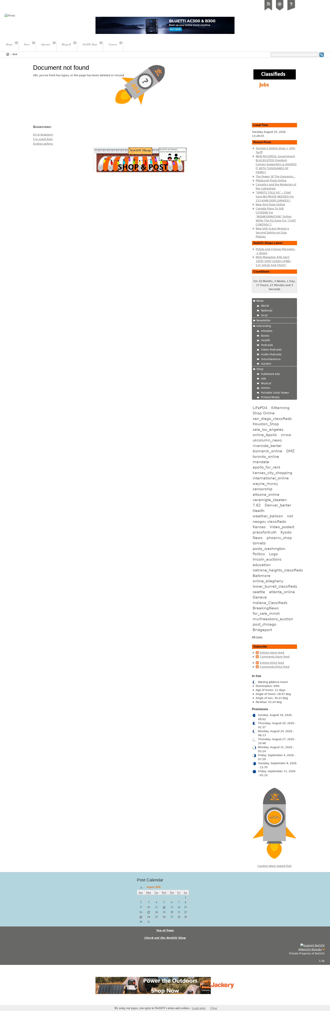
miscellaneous (271, 359)
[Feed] (268, 10)
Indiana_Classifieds (270, 603)
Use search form (43, 139)
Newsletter (263, 320)
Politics (259, 554)
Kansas (259, 527)
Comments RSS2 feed (274, 666)
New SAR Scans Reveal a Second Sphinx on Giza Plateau (272, 232)
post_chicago (264, 624)
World (265, 305)
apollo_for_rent (266, 467)
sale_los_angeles (268, 429)
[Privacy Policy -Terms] (291, 10)
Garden (266, 363)
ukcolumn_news (267, 440)
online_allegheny (268, 581)
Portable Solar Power (275, 392)
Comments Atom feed (275, 656)
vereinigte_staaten (270, 500)
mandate (261, 462)
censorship (262, 489)
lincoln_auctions (267, 559)
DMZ (290, 451)
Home (8, 54)
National (266, 310)
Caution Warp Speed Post (274, 865)
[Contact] (280, 10)
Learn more (199, 1008)
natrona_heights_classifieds (278, 570)
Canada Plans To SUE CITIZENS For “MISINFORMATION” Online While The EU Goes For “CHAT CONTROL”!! (276, 216)
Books (265, 335)
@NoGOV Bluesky (310, 949)
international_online (271, 478)
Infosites (266, 330)
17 (148, 912)
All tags (257, 637)
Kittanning (280, 408)
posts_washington (269, 548)
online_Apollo (265, 435)
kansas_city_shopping (272, 473)
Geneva (260, 597)
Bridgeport (262, 630)
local (264, 315)
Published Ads (270, 374)
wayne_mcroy (265, 483)
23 (140, 917)
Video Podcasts (271, 349)
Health (265, 340)
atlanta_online (282, 592)
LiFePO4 (260, 408)
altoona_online (266, 494)
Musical (266, 383)
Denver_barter (278, 505)
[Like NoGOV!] (312, 945)
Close (213, 1008)
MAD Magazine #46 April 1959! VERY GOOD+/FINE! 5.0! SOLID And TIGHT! (273, 261)
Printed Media (270, 397)
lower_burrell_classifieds (275, 586)
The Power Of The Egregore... (275, 176)
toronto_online (266, 456)
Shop (259, 369)
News (260, 300)
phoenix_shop (279, 538)
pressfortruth (265, 532)
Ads (263, 378)
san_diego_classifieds (272, 418)
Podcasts (267, 345)
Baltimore (261, 576)
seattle (259, 592)
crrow (286, 435)
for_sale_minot (266, 613)
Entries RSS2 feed (272, 662)
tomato (259, 543)
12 (164, 907)
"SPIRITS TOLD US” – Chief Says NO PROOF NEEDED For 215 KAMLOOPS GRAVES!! (275, 196)
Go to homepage (43, 134)
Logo (273, 554)
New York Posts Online (270, 204)
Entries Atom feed (272, 652)
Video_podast (282, 527)
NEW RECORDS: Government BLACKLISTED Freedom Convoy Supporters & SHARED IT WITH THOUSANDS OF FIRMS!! (276, 164)
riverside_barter (267, 446)
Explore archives (43, 143)
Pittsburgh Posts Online (271, 180)
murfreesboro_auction (273, 619)
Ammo (265, 387)
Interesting (263, 325)
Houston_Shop (266, 424)
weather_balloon (268, 516)
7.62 (257, 505)
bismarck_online (267, 451)
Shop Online (264, 413)
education (262, 565)
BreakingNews (266, 608)
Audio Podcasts (271, 354)
